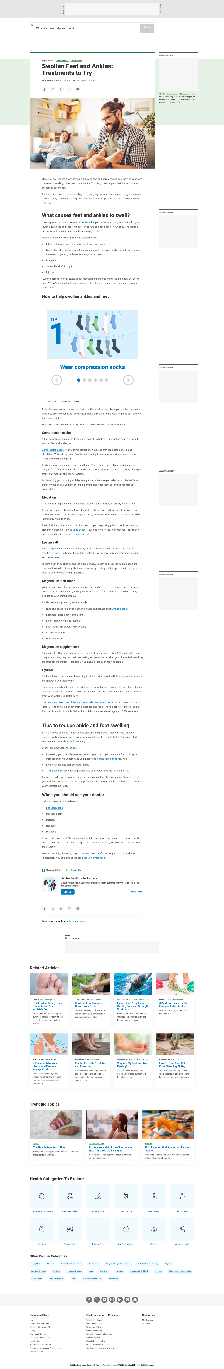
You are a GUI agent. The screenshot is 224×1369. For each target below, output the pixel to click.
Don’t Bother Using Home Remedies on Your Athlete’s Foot (48, 1006)
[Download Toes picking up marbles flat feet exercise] (175, 984)
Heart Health (51, 1059)
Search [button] (147, 27)
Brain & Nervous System (42, 1211)
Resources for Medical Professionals (46, 1348)
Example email (136, 892)
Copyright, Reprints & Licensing (99, 1334)
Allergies (50, 1264)
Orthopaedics (76, 61)
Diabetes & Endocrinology (148, 1264)
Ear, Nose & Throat (38, 1271)
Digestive (168, 1264)
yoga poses (79, 529)
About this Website (94, 1323)
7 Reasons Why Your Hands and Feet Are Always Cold (45, 1066)
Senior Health (36, 1278)
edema (86, 222)
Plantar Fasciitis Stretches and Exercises (91, 1065)
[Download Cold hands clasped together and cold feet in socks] (49, 1044)
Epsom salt (57, 548)
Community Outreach (39, 1334)
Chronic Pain (93, 1264)
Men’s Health (154, 1211)
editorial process (76, 921)
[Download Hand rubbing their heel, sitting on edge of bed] (91, 1044)
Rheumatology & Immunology (180, 1271)
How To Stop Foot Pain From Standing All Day (172, 1065)
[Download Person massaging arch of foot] (91, 984)
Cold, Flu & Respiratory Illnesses (118, 1264)
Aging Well (35, 1264)
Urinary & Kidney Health (92, 1278)
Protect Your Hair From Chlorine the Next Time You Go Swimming (110, 1149)
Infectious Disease (74, 1271)
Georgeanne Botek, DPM (83, 198)
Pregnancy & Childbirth (139, 1271)
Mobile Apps (147, 1320)
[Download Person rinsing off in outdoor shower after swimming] (112, 1124)
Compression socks (53, 449)
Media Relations (36, 1351)
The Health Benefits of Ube (49, 1147)
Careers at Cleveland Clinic (41, 1327)
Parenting (119, 1271)
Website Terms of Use (95, 1337)
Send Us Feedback (94, 1320)
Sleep (74, 1278)
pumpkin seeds (118, 608)
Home (32, 1320)
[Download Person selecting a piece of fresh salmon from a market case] (168, 1124)
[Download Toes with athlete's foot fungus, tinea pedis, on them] (49, 984)
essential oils (61, 770)
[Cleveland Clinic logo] (52, 870)
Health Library (35, 1341)
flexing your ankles (107, 758)
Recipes (158, 1271)
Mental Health (182, 1211)
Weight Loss (113, 1278)
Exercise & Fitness (94, 1000)
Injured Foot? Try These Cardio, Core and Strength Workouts (132, 1006)
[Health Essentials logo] (74, 870)
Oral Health (104, 1271)
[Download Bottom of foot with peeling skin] (133, 1044)
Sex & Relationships (56, 1278)
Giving (32, 1330)
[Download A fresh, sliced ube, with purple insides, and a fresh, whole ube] (56, 1124)
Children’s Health (69, 1211)
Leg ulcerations (54, 807)
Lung (91, 1271)
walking (65, 741)
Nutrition (36, 1144)
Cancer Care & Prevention (71, 1264)
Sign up (67, 892)
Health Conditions (62, 61)
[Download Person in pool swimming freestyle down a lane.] (133, 984)
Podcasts (146, 1323)
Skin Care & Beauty (141, 1059)
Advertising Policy (93, 1327)
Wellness (95, 1059)
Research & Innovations (40, 1337)
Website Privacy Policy (95, 1341)
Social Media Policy (94, 1330)
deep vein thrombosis (93, 857)
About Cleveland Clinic (39, 1323)
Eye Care (56, 1271)
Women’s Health (182, 1244)
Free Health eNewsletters (40, 1344)
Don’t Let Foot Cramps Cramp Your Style (88, 1005)
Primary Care (50, 1000)
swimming (80, 741)
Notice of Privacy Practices (97, 1344)
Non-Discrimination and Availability (100, 1348)
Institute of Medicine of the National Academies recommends (80, 702)
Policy (178, 102)
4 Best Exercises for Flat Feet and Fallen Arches (173, 1005)
